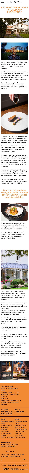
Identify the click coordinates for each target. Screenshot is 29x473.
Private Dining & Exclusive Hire (7, 413)
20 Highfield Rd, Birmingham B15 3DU (10, 403)
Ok (24, 459)
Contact (4, 410)
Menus (17, 410)
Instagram (10, 452)
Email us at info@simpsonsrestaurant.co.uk (11, 399)
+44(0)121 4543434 (7, 386)
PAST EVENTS (19, 412)
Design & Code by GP (8, 446)
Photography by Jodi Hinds (9, 444)
